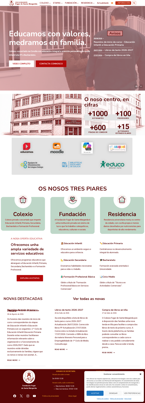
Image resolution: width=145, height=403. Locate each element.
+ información (123, 3)
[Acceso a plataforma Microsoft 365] (87, 148)
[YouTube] (34, 396)
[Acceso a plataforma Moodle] (57, 148)
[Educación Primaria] (117, 248)
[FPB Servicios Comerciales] (78, 283)
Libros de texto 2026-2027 (119, 50)
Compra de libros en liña (117, 55)
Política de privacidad (116, 399)
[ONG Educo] (112, 164)
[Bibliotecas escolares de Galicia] (72, 164)
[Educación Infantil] (78, 248)
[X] (21, 396)
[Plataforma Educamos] (27, 148)
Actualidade (103, 3)
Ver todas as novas (89, 298)
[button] (140, 374)
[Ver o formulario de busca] (134, 3)
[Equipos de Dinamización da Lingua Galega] (32, 164)
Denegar (113, 393)
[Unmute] (141, 86)
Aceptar (95, 393)
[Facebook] (15, 396)
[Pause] (136, 86)
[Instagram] (28, 396)
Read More (13, 360)
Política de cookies (103, 399)
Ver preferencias (132, 393)
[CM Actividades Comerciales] (117, 283)
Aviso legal (127, 399)
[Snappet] (117, 148)
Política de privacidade (50, 396)
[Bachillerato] (117, 265)
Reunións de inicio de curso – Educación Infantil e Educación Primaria (114, 43)
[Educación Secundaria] (78, 265)
